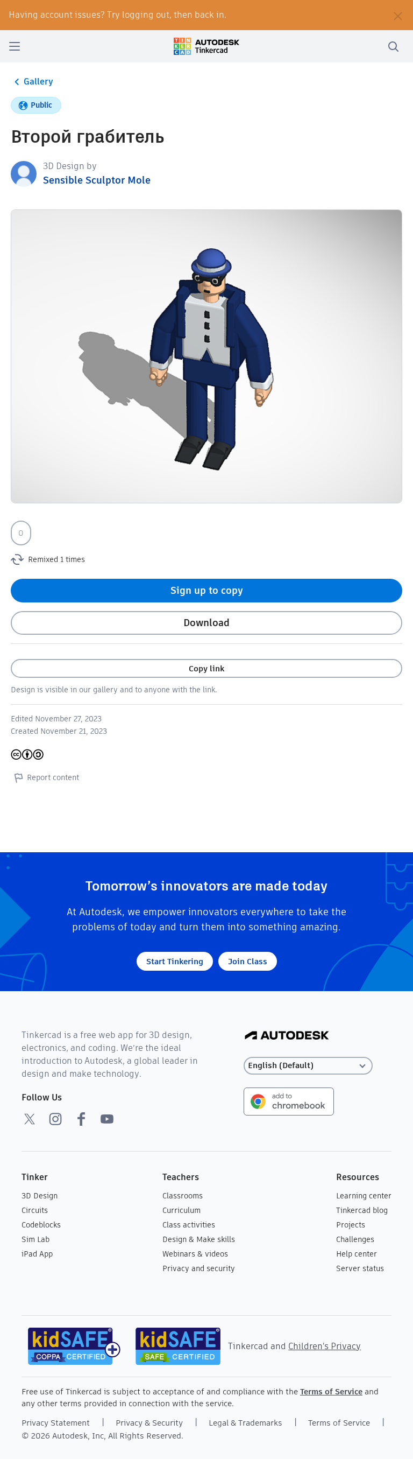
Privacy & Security (149, 1422)
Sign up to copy (206, 590)
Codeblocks (41, 1224)
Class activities (188, 1224)
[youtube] (107, 1119)
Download (206, 622)
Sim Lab (35, 1239)
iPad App (37, 1253)
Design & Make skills (198, 1239)
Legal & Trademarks (245, 1422)
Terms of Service (331, 1391)
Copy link (206, 668)
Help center (356, 1253)
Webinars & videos (195, 1253)
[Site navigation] (14, 46)
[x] (30, 1119)
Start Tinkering (174, 961)
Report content (53, 777)
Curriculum (181, 1210)
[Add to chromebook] (289, 1101)
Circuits (35, 1210)
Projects (350, 1224)
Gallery (38, 81)
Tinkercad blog (362, 1210)
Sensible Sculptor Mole (97, 180)
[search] (393, 46)
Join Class (247, 961)
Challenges (355, 1239)
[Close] (397, 15)
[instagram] (55, 1119)
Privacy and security (198, 1268)
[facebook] (81, 1119)
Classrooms (182, 1195)
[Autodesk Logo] (287, 1036)
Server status (360, 1268)
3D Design (40, 1195)
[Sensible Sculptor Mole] (24, 173)
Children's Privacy (324, 1346)
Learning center (363, 1195)
